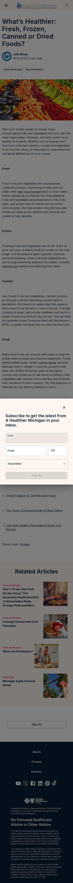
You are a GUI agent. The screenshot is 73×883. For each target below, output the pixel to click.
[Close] (64, 407)
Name (10, 435)
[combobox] (36, 464)
